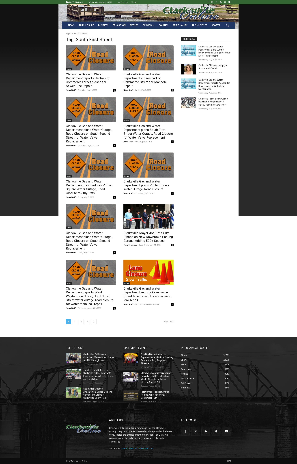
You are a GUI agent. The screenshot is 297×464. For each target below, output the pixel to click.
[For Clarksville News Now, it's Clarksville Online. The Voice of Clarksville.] (84, 429)
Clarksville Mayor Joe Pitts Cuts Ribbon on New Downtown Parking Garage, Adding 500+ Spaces (148, 237)
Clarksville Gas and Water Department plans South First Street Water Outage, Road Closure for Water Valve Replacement (148, 131)
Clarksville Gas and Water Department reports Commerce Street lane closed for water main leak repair (147, 294)
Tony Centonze (130, 245)
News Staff (71, 90)
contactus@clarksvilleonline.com (137, 448)
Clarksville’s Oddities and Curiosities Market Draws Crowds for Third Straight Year (99, 357)
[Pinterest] (216, 2)
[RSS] (221, 2)
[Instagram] (212, 2)
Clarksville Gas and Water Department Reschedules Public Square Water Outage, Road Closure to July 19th (89, 187)
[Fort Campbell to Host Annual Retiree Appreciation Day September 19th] (130, 395)
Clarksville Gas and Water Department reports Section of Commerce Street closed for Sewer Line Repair (88, 80)
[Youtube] (229, 2)
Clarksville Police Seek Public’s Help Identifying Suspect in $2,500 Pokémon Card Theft (213, 101)
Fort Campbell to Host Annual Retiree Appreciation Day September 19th (155, 395)
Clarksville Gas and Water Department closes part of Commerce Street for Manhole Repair (145, 80)
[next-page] (94, 321)
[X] (225, 2)
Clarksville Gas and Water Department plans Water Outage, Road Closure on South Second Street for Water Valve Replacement (89, 133)
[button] (227, 25)
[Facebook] (208, 2)
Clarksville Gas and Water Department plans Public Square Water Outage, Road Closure (146, 185)
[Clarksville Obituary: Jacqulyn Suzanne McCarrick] (188, 69)
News (69, 69)
